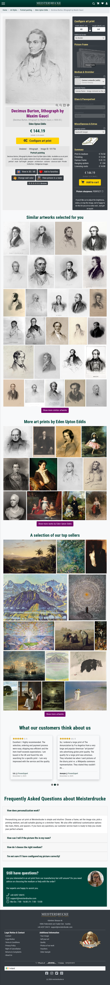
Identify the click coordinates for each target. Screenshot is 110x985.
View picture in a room (51, 178)
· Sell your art (44, 939)
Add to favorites (50, 171)
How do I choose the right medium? (24, 847)
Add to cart (91, 182)
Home (5, 10)
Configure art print (39, 140)
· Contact (8, 936)
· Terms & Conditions (12, 942)
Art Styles (13, 10)
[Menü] (3, 3)
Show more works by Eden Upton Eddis (55, 524)
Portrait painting (26, 10)
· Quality (42, 942)
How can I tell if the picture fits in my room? (29, 837)
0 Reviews (43, 183)
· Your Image (44, 936)
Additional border (80, 35)
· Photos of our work (47, 945)
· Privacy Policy (10, 945)
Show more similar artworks (55, 410)
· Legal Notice (10, 939)
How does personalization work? (23, 810)
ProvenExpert (26, 773)
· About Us (8, 955)
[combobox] (89, 38)
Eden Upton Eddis (41, 10)
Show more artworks (55, 714)
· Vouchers (43, 949)
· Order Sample (45, 952)
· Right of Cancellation (13, 949)
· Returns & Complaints (13, 952)
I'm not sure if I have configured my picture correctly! (33, 856)
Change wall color (25, 178)
